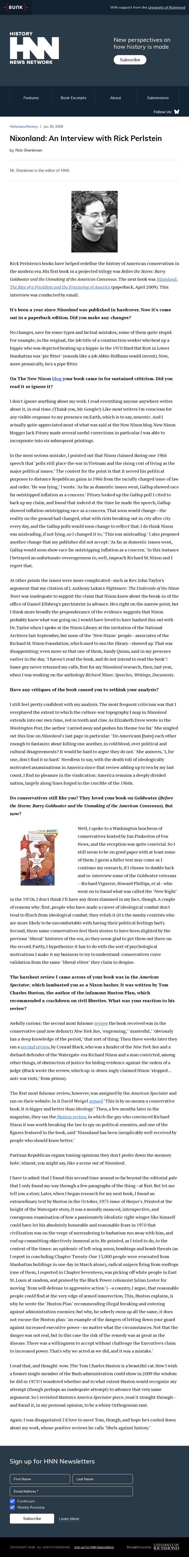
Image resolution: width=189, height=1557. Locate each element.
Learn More (69, 1518)
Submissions (158, 97)
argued (96, 1101)
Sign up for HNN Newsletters (94, 1547)
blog (57, 378)
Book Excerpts (73, 97)
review (101, 1023)
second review (35, 1047)
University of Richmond (166, 7)
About (115, 97)
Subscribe (130, 59)
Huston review (71, 1117)
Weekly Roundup (31, 1507)
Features (31, 97)
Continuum (26, 1501)
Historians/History (24, 126)
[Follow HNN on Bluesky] (176, 111)
